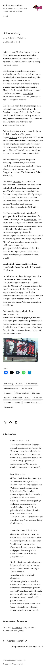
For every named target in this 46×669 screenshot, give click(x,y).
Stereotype (8, 407)
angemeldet (17, 627)
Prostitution (37, 398)
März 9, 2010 (24, 440)
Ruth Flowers (33, 267)
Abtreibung (8, 384)
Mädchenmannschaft (12, 5)
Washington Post (30, 220)
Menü (5, 16)
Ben (13, 207)
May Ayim (36, 393)
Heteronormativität (11, 388)
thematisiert (18, 163)
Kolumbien (8, 393)
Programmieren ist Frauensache (26, 646)
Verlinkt (20, 38)
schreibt (25, 311)
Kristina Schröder (22, 393)
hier (20, 458)
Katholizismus (27, 388)
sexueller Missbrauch (32, 402)
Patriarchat (17, 398)
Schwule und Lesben (12, 402)
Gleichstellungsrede (24, 52)
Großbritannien (31, 384)
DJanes (19, 384)
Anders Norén (17, 664)
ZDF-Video (33, 207)
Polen (27, 398)
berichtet (13, 138)
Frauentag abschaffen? (16, 641)
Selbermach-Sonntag (23, 204)
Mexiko (7, 398)
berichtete (19, 283)
